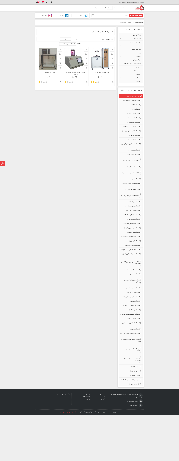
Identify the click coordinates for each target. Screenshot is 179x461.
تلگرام (81, 16)
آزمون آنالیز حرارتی (137, 35)
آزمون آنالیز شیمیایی (136, 39)
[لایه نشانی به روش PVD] (112, 49)
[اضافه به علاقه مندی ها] (112, 63)
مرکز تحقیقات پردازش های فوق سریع (68, 412)
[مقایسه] (112, 58)
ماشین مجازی (138, 74)
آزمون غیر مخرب (137, 53)
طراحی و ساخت (137, 71)
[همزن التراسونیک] (60, 49)
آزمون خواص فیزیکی (136, 46)
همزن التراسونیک (50, 72)
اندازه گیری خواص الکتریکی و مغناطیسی (132, 64)
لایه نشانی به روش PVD (102, 72)
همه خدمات (138, 81)
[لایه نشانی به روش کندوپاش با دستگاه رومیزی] (86, 49)
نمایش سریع (112, 68)
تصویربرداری (138, 67)
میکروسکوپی (138, 78)
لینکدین (62, 16)
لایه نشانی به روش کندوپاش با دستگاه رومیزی (76, 73)
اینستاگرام (44, 16)
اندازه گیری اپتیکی (137, 60)
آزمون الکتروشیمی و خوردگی (135, 42)
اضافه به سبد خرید (112, 54)
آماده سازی (139, 56)
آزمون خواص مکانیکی (136, 49)
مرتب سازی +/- (66, 39)
